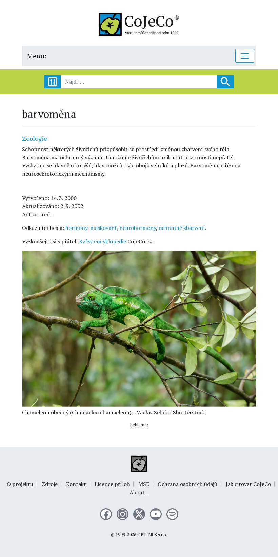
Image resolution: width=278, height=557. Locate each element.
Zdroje (50, 484)
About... (139, 492)
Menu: (36, 55)
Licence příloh (112, 484)
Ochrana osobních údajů (187, 484)
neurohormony (137, 228)
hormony (76, 228)
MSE (143, 484)
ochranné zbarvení (182, 228)
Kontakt (76, 484)
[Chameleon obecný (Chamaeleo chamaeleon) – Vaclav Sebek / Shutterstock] (139, 328)
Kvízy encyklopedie (102, 241)
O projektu (20, 484)
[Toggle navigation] (244, 56)
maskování (103, 228)
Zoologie (34, 138)
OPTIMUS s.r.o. (152, 535)
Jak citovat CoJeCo (248, 484)
